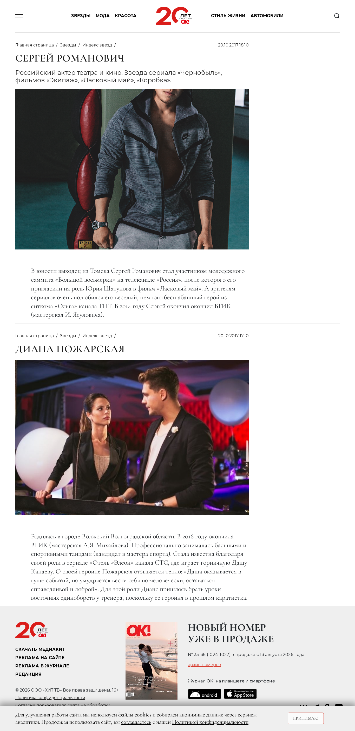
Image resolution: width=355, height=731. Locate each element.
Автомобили (267, 16)
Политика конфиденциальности (50, 697)
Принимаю (306, 718)
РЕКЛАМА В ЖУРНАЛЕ (42, 666)
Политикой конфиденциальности (210, 722)
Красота (125, 16)
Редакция (28, 674)
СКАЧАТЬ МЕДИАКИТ (40, 649)
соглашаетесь (136, 722)
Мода (103, 16)
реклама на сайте (39, 657)
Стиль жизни (228, 16)
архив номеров (204, 664)
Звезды (80, 16)
